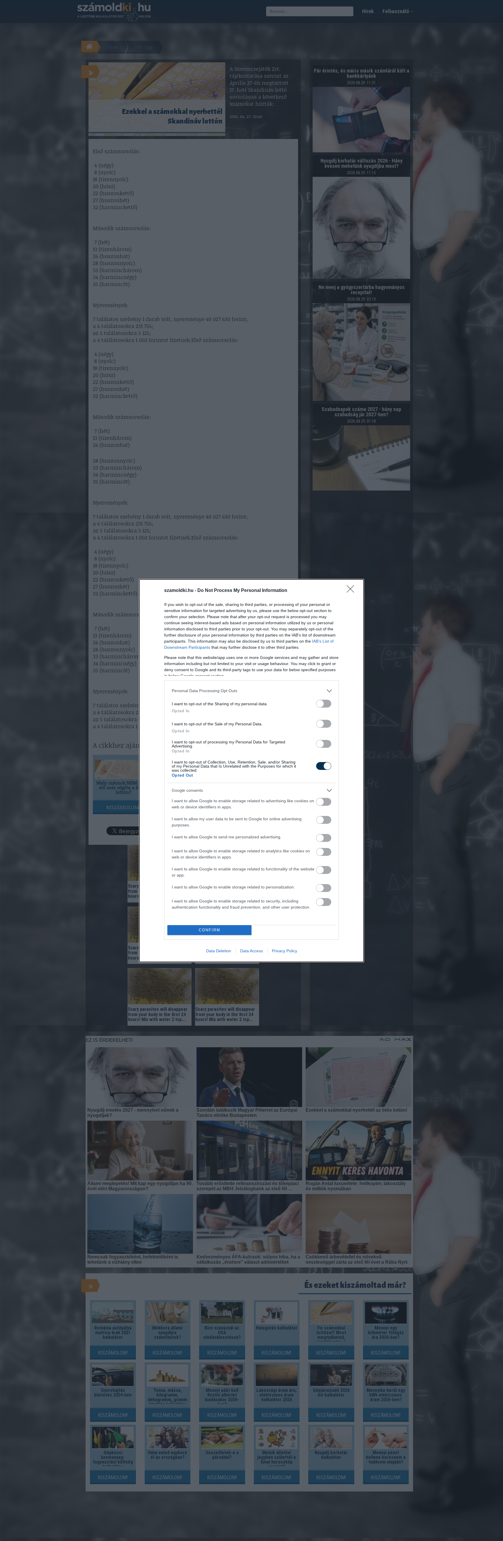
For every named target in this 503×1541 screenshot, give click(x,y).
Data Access (251, 950)
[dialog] (251, 770)
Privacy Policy (284, 950)
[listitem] (251, 691)
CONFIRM (209, 930)
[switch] (323, 704)
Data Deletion (218, 950)
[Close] (352, 590)
